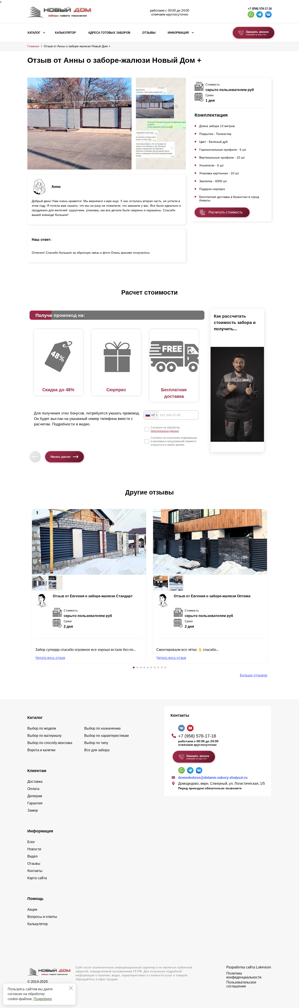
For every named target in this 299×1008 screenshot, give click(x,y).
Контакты (34, 871)
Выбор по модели (41, 728)
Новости (34, 849)
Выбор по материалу (44, 735)
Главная (33, 46)
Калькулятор (65, 32)
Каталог (34, 32)
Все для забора (96, 750)
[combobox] (151, 415)
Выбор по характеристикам (106, 735)
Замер (32, 810)
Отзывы (149, 32)
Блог (31, 842)
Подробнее (42, 999)
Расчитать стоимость (226, 212)
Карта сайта (37, 878)
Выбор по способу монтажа (49, 743)
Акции (32, 909)
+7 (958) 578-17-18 (260, 8)
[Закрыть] (70, 988)
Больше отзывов (253, 675)
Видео (32, 856)
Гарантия (34, 803)
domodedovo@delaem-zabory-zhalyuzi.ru (213, 777)
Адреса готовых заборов (109, 32)
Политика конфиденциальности (243, 975)
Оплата (33, 789)
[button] (134, 667)
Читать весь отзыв (50, 658)
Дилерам (34, 796)
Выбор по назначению (102, 728)
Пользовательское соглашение (241, 984)
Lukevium (263, 967)
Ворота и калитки (41, 750)
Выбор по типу (96, 743)
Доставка (34, 781)
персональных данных (165, 431)
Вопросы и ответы (42, 917)
